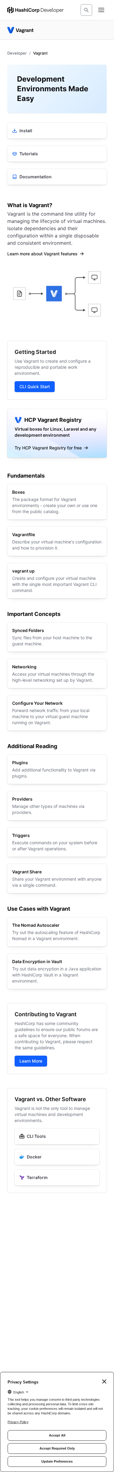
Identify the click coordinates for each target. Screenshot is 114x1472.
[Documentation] (57, 177)
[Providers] (57, 805)
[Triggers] (57, 842)
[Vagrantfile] (57, 541)
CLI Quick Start (34, 386)
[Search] (86, 10)
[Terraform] (57, 1177)
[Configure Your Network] (57, 713)
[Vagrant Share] (57, 878)
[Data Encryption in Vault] (57, 971)
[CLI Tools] (57, 1136)
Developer (17, 53)
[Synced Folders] (57, 637)
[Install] (57, 131)
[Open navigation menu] (101, 10)
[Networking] (57, 673)
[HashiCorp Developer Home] (35, 10)
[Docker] (57, 1157)
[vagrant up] (57, 580)
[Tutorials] (57, 154)
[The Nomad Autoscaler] (57, 931)
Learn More (30, 1061)
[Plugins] (57, 769)
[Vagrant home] (20, 30)
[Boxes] (57, 501)
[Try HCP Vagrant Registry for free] (57, 433)
